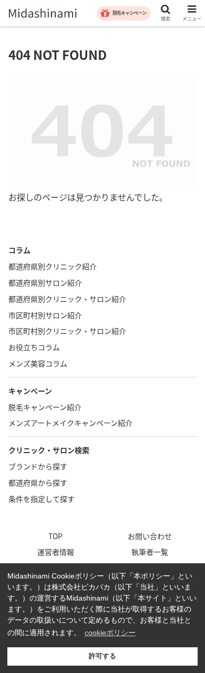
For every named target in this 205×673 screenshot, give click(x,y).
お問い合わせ (150, 536)
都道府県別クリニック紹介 (52, 266)
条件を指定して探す (41, 498)
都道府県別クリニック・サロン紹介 (67, 298)
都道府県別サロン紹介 (45, 282)
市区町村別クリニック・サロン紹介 (67, 330)
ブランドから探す (37, 466)
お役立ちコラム (34, 347)
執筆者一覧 (149, 551)
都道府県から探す (37, 482)
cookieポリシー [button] (110, 632)
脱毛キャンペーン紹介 (44, 407)
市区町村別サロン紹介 (45, 315)
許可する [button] (102, 656)
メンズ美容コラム (37, 363)
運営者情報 (55, 551)
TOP (55, 536)
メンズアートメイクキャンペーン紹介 (70, 422)
